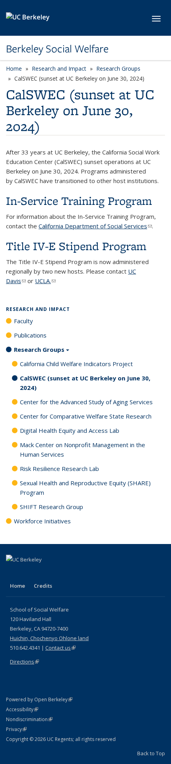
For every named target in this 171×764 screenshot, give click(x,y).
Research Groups (118, 68)
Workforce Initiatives (42, 521)
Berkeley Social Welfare (57, 49)
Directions (24, 661)
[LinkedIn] (28, 573)
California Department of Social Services (95, 226)
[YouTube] (44, 573)
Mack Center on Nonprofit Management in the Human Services (82, 449)
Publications (30, 335)
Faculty (23, 321)
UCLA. (45, 281)
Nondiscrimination (29, 719)
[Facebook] (13, 573)
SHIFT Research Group (51, 507)
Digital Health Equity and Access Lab (69, 430)
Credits (43, 585)
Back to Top (151, 753)
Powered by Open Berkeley (39, 699)
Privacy (16, 729)
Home (14, 68)
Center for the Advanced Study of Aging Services (86, 402)
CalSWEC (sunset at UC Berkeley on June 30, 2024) (85, 383)
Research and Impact (59, 68)
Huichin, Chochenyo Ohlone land (49, 638)
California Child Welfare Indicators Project (76, 364)
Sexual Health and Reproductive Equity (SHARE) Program (85, 487)
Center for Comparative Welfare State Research (86, 416)
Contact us (60, 647)
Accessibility (22, 709)
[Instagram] (59, 573)
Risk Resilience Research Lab (59, 469)
